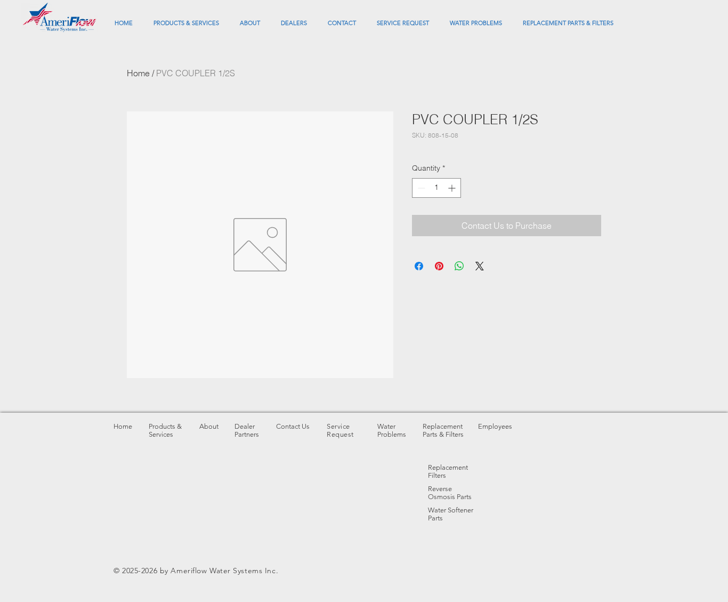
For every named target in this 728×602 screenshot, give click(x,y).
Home (138, 73)
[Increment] (452, 188)
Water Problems (391, 430)
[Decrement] (420, 188)
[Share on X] (479, 266)
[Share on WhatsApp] (459, 266)
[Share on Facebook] (418, 266)
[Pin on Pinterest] (439, 266)
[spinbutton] (436, 188)
